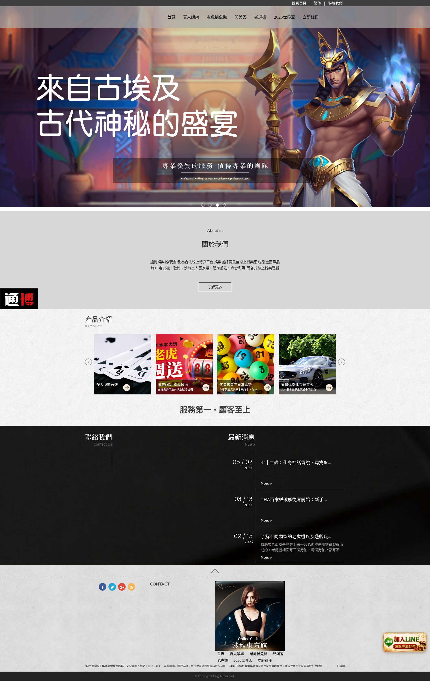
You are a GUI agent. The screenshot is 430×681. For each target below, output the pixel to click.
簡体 (317, 3)
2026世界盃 (284, 17)
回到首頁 (299, 3)
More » (266, 483)
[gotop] (215, 569)
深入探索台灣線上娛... (108, 387)
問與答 (240, 17)
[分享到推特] (112, 587)
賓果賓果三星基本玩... (236, 384)
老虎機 (260, 17)
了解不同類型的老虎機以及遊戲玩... (296, 462)
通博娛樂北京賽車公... (298, 384)
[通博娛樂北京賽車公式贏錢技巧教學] (307, 364)
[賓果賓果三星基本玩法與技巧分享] (245, 364)
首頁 (171, 17)
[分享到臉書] (102, 587)
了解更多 (215, 286)
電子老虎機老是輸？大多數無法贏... (296, 499)
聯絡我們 (335, 3)
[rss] (131, 587)
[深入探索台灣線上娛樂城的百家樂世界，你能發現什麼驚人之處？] (122, 364)
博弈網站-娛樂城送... (174, 384)
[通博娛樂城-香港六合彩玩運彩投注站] (215, 105)
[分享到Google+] (122, 587)
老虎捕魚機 (217, 17)
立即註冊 (311, 17)
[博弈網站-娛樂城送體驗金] (184, 364)
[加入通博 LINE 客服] (404, 642)
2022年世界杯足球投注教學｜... (292, 536)
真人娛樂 (191, 17)
